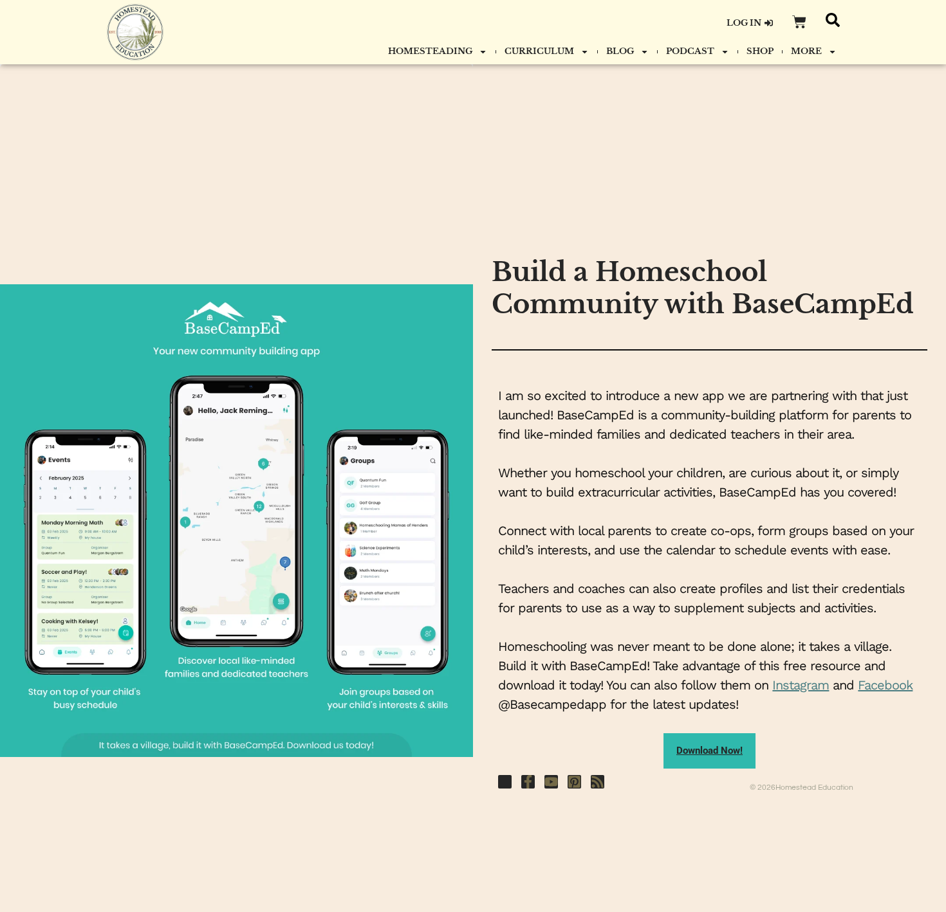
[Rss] (597, 782)
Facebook (885, 685)
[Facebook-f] (528, 782)
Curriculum (539, 51)
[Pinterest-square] (574, 782)
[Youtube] (551, 782)
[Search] (833, 20)
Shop (760, 51)
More (806, 51)
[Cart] (799, 21)
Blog (620, 51)
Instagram (800, 685)
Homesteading (430, 51)
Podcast (690, 51)
